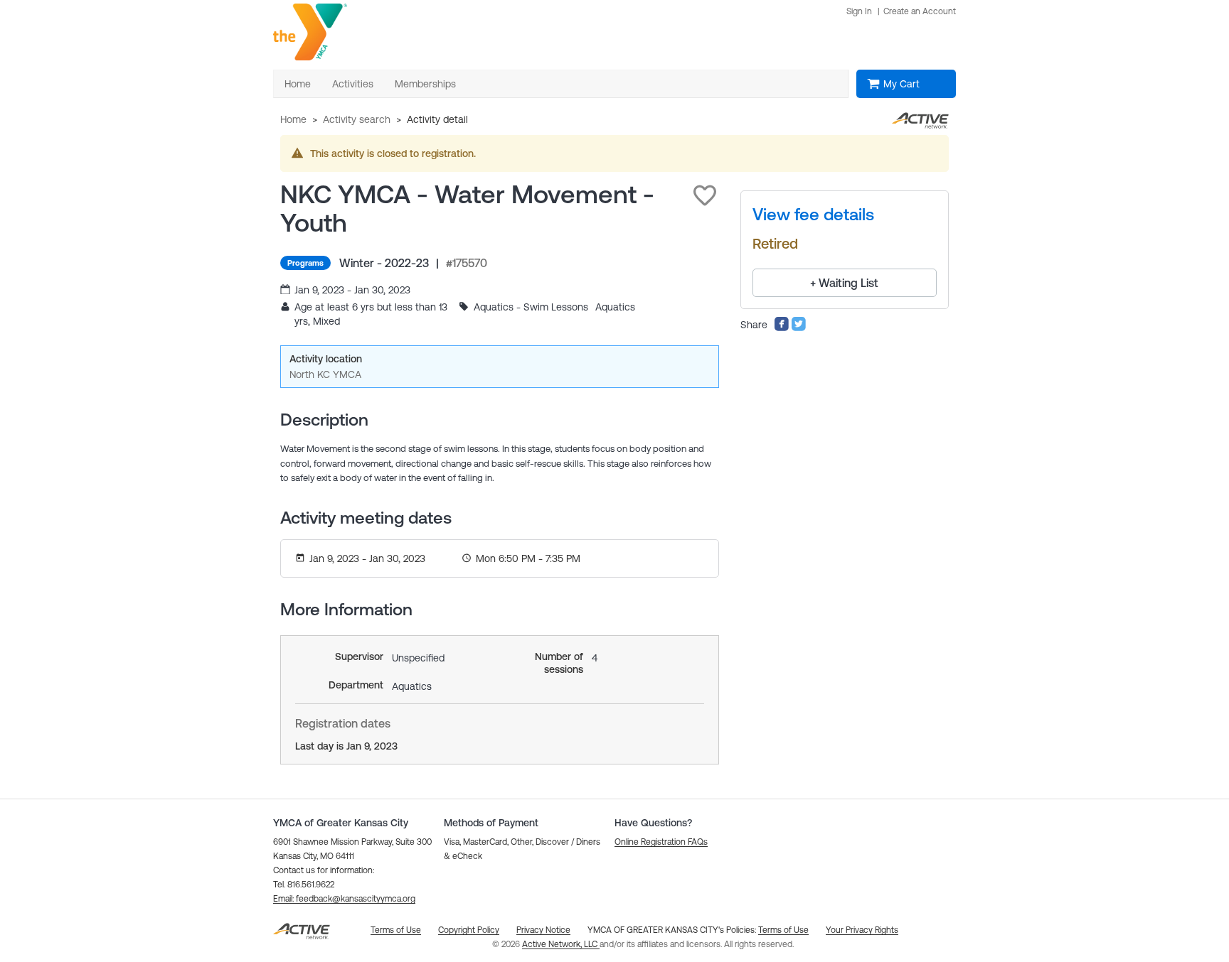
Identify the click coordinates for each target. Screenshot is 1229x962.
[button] (704, 195)
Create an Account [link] (919, 11)
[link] (813, 214)
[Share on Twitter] (798, 328)
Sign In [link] (859, 11)
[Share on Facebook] (781, 328)
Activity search (356, 119)
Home (293, 119)
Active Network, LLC (561, 944)
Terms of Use (783, 930)
